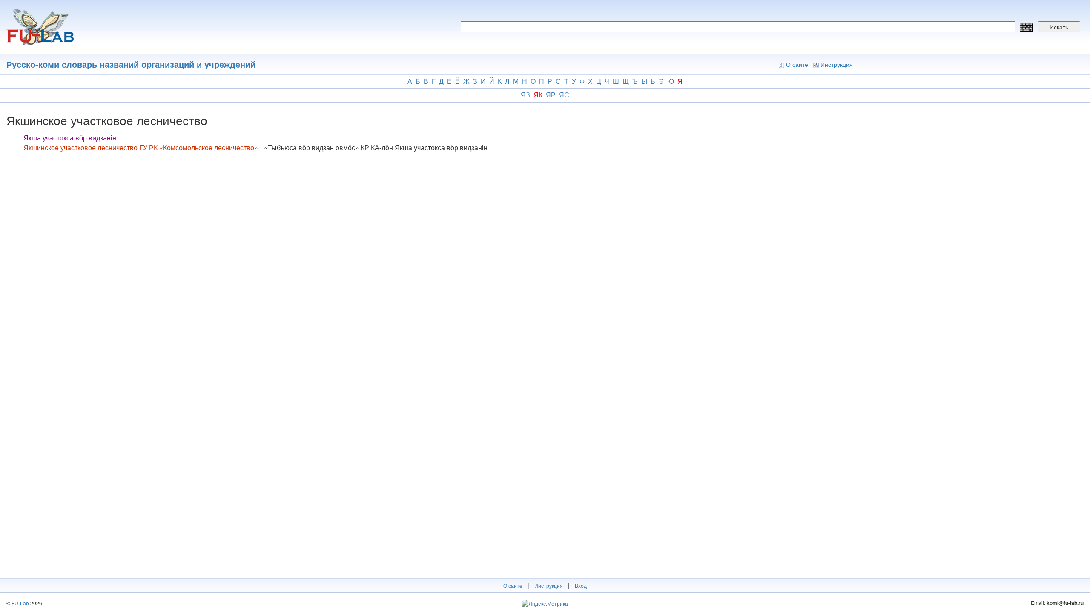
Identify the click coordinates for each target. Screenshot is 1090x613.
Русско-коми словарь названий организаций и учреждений (130, 64)
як (538, 95)
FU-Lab (20, 603)
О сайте (797, 64)
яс (564, 95)
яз (525, 95)
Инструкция (836, 64)
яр (551, 95)
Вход (581, 585)
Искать (1059, 27)
